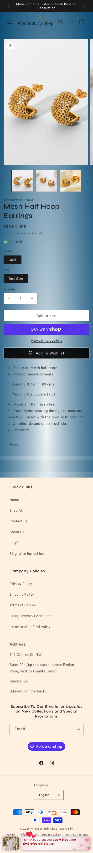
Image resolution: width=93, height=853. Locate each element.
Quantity (10, 289)
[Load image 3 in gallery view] (70, 181)
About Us (17, 532)
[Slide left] (5, 182)
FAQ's (14, 543)
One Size (16, 279)
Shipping (9, 233)
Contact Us (18, 521)
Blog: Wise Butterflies (27, 554)
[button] (9, 21)
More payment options (46, 340)
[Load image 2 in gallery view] (46, 181)
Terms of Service (23, 605)
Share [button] (13, 444)
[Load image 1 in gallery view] (22, 181)
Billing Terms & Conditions (31, 616)
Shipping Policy (22, 594)
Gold (12, 260)
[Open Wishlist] (71, 21)
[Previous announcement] (9, 6)
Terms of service (77, 834)
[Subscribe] (78, 729)
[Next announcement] (84, 6)
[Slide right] (88, 182)
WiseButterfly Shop (44, 828)
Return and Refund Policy (30, 627)
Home (14, 500)
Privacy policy (51, 834)
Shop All (16, 510)
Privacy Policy (21, 584)
